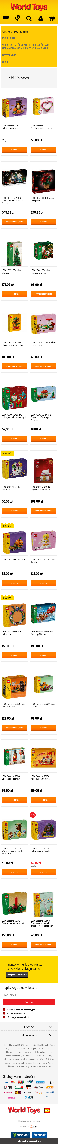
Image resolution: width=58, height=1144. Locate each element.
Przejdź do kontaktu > (17, 974)
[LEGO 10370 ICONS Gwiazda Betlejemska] (43, 178)
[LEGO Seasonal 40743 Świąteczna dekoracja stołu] (14, 901)
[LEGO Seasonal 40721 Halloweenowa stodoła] (43, 829)
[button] (6, 18)
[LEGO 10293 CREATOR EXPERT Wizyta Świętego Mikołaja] (14, 178)
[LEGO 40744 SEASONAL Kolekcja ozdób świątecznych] (14, 395)
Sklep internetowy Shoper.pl (29, 1121)
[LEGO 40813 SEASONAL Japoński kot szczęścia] (43, 467)
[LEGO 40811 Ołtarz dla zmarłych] (14, 467)
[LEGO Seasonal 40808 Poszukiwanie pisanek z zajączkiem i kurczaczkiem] (43, 901)
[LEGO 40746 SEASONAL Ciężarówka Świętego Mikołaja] (43, 395)
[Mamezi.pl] (33, 1127)
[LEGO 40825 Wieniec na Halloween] (14, 612)
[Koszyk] (52, 18)
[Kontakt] (17, 18)
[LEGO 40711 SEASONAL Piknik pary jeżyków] (43, 323)
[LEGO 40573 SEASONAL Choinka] (14, 251)
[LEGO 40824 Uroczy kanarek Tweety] (43, 540)
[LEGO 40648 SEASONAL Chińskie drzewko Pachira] (14, 323)
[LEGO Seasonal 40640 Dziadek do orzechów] (14, 757)
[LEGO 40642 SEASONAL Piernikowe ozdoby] (43, 251)
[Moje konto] (40, 18)
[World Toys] (24, 1110)
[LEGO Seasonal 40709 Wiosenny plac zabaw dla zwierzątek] (14, 829)
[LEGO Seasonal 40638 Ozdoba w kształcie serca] (43, 106)
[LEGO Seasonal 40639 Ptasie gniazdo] (43, 684)
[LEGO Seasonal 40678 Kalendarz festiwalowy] (43, 757)
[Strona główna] (29, 7)
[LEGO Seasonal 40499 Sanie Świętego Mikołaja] (43, 612)
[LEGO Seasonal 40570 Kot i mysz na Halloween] (14, 684)
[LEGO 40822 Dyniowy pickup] (14, 540)
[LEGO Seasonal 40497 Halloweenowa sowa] (14, 106)
